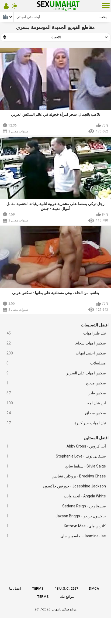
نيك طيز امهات (56, 333)
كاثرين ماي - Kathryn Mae (56, 526)
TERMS (38, 588)
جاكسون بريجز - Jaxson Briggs (56, 516)
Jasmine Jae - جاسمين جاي (56, 536)
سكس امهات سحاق (56, 343)
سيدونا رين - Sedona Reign (56, 506)
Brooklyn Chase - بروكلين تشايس (56, 476)
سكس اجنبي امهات (56, 353)
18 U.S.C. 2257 (66, 588)
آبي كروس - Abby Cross (56, 446)
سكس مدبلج (56, 383)
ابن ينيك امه (56, 403)
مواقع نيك (67, 597)
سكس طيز (56, 393)
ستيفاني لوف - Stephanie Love (56, 456)
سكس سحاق (56, 413)
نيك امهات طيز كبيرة (56, 423)
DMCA (94, 588)
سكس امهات (60, 609)
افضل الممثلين (96, 437)
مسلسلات (56, 363)
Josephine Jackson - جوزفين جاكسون (56, 486)
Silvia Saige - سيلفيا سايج (56, 466)
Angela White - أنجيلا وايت (56, 496)
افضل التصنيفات (95, 325)
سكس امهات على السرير (56, 373)
